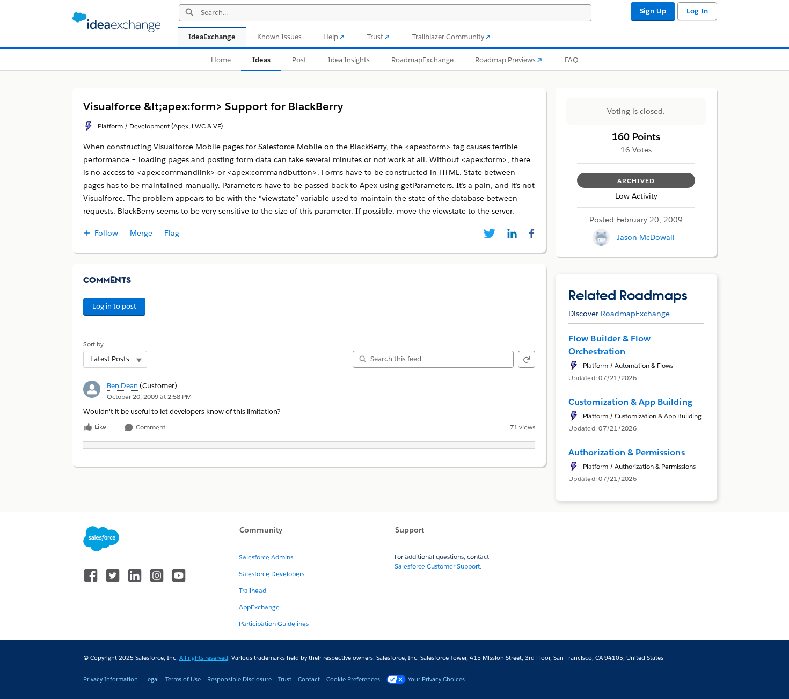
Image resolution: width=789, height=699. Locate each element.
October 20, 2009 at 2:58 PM (149, 396)
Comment (149, 428)
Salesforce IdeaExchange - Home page (116, 22)
